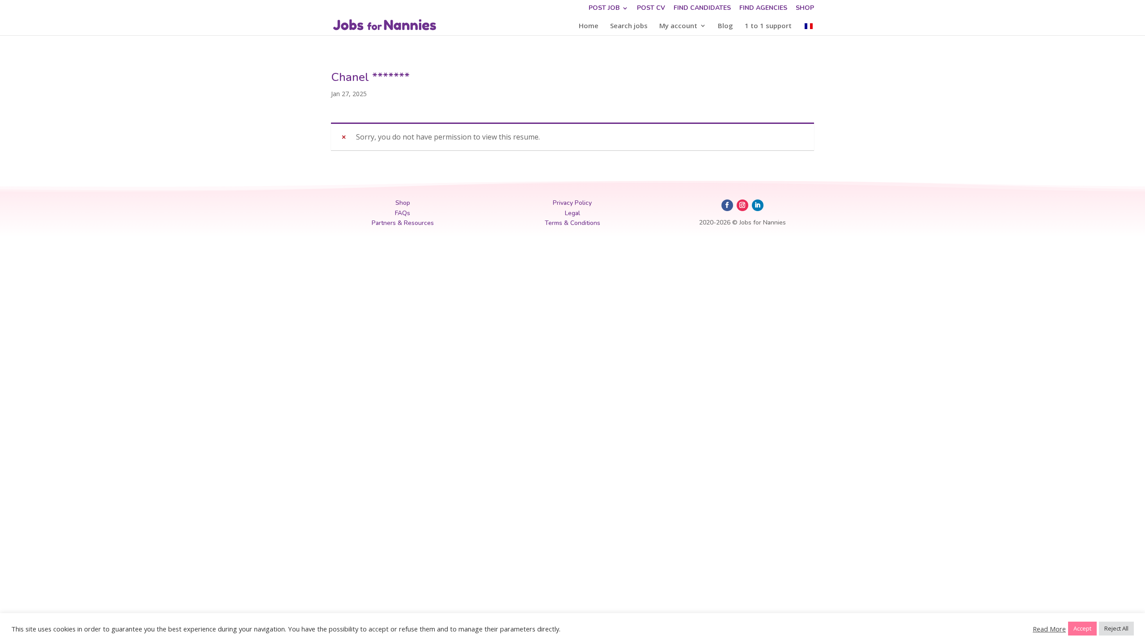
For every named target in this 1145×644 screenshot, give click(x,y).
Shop (805, 8)
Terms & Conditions (572, 223)
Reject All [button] (1116, 628)
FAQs (402, 213)
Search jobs (629, 26)
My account (678, 26)
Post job (604, 8)
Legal (572, 213)
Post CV (651, 8)
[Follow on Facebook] (727, 205)
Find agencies (763, 8)
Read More (1049, 629)
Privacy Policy (572, 203)
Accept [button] (1082, 628)
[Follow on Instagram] (742, 205)
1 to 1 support (768, 26)
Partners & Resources (403, 223)
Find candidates (702, 8)
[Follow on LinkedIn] (757, 205)
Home (588, 26)
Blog (725, 26)
